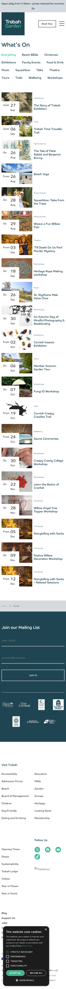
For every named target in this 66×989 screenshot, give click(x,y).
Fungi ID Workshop (46, 391)
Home (4, 606)
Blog (4, 913)
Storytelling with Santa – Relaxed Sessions (49, 580)
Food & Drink (55, 62)
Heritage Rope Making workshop (48, 273)
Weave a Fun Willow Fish (47, 225)
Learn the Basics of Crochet (46, 486)
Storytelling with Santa (49, 533)
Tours (5, 77)
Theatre (54, 70)
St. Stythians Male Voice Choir (46, 296)
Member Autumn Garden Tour (45, 367)
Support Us (8, 918)
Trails (18, 77)
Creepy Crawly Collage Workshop (48, 462)
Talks (39, 70)
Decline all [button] (36, 973)
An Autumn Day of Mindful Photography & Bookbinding (49, 320)
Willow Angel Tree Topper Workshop (46, 509)
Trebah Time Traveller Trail (48, 130)
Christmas (51, 54)
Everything (9, 54)
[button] (26, 980)
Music (5, 70)
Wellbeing (35, 77)
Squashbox (22, 70)
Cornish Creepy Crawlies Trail (44, 415)
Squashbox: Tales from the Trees (49, 201)
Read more (27, 945)
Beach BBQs (30, 54)
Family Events (31, 62)
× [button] (46, 929)
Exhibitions (9, 62)
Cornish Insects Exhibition (44, 344)
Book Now (47, 23)
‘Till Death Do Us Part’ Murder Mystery (49, 249)
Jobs (4, 923)
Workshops (55, 77)
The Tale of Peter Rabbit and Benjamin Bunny (47, 154)
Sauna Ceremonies (46, 438)
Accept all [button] (15, 973)
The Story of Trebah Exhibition (47, 107)
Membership (42, 818)
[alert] (26, 956)
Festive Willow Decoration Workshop (48, 557)
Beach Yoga (41, 174)
